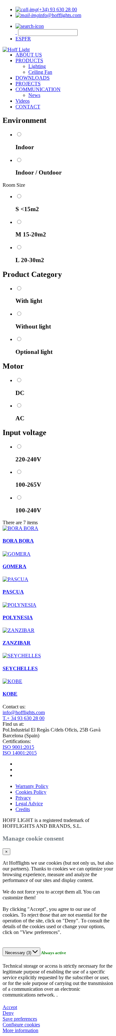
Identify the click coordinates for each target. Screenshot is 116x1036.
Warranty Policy (31, 786)
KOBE (10, 694)
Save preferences (20, 1019)
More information (20, 1030)
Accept (10, 1007)
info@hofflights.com (24, 712)
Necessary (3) (19, 952)
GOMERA (14, 566)
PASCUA (13, 592)
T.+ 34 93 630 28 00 (23, 718)
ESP (19, 38)
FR (27, 38)
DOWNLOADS (32, 78)
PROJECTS (28, 83)
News (34, 95)
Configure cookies (21, 1024)
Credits (22, 809)
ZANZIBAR (17, 643)
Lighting (37, 66)
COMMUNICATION (38, 89)
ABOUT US (28, 54)
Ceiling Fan (40, 72)
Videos (22, 101)
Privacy (23, 798)
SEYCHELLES (20, 668)
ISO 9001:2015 (18, 747)
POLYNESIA (18, 617)
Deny (8, 1013)
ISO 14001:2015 (20, 753)
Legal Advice (29, 803)
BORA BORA (18, 541)
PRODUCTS (29, 60)
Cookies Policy (30, 792)
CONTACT (27, 106)
